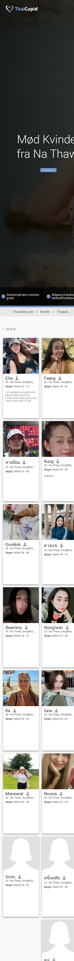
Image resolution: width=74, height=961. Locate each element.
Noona (50, 793)
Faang (50, 378)
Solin (10, 876)
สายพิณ (12, 462)
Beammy (13, 627)
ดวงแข (50, 545)
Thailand (62, 311)
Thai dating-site (23, 311)
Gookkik (13, 544)
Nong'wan (53, 627)
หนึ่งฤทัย (52, 877)
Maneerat (14, 793)
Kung (48, 461)
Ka (7, 710)
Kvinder (45, 311)
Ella (9, 378)
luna (48, 710)
